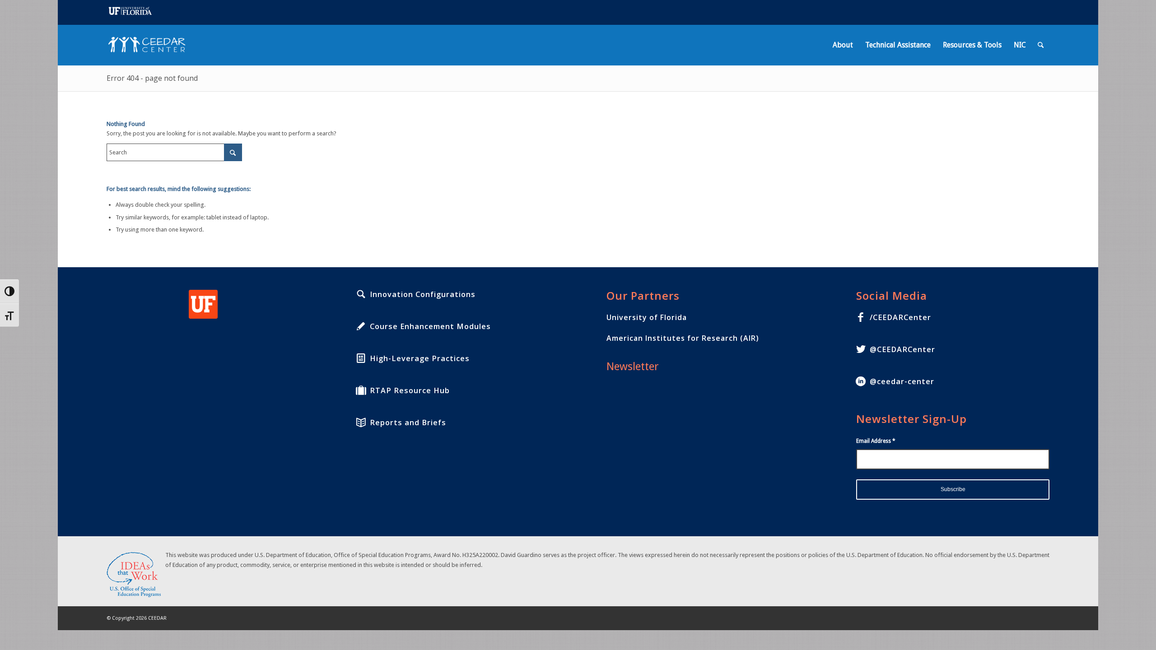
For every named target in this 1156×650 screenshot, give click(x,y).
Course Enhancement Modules (430, 326)
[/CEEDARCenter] (860, 317)
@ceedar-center (902, 381)
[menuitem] (843, 45)
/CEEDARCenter (900, 317)
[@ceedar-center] (860, 381)
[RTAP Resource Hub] (361, 390)
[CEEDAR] (150, 45)
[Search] (1040, 45)
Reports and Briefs (408, 422)
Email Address (875, 441)
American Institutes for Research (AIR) (682, 338)
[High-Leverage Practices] (361, 358)
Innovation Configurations (422, 294)
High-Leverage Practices (420, 358)
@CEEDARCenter (902, 349)
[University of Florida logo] (203, 304)
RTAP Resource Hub (410, 390)
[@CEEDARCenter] (860, 349)
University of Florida (646, 317)
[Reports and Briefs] (361, 422)
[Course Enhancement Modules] (361, 326)
